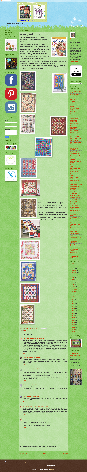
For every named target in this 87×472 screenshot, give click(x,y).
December (74, 296)
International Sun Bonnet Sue (75, 354)
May (73, 279)
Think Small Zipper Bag (75, 225)
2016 (73, 308)
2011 (73, 268)
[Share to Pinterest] (46, 328)
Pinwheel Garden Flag (74, 178)
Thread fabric (74, 228)
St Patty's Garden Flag (75, 211)
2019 (73, 315)
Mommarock (26, 338)
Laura (24, 357)
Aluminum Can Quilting (74, 102)
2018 (73, 313)
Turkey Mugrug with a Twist (75, 238)
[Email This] (41, 328)
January (74, 270)
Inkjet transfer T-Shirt (75, 156)
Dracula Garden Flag (74, 133)
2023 (73, 325)
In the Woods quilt (75, 153)
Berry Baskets (74, 111)
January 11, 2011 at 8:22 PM (34, 396)
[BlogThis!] (42, 328)
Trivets (72, 235)
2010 (73, 266)
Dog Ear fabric (74, 130)
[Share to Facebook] (45, 328)
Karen (24, 369)
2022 (73, 322)
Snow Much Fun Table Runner (74, 204)
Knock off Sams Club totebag (75, 162)
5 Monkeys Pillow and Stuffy (75, 98)
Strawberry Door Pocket (75, 218)
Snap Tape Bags (74, 199)
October (74, 291)
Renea (24, 396)
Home (44, 454)
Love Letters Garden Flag (75, 169)
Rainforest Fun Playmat (74, 189)
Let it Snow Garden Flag (75, 165)
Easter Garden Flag (75, 138)
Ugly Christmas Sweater (74, 241)
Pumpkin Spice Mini (75, 186)
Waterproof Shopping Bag (73, 253)
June (73, 282)
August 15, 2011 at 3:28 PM (43, 406)
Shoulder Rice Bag (75, 197)
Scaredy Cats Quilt (75, 195)
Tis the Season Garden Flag (74, 230)
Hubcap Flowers (74, 151)
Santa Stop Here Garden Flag (74, 192)
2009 (73, 263)
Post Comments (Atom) (32, 457)
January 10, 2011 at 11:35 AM (37, 338)
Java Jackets (73, 159)
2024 (73, 327)
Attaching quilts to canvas (75, 105)
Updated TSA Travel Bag (75, 245)
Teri (24, 385)
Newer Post (23, 454)
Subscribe (76, 74)
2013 (73, 301)
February (74, 272)
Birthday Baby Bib (75, 114)
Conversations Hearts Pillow (74, 121)
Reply (24, 353)
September (75, 289)
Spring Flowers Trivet (74, 207)
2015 (73, 306)
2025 (73, 329)
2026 (73, 332)
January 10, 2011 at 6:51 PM (34, 369)
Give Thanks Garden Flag (75, 143)
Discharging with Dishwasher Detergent (74, 127)
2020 (73, 318)
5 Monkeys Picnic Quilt (74, 95)
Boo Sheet (73, 116)
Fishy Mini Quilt (74, 140)
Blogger (52, 469)
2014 (73, 304)
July (73, 284)
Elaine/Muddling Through (29, 406)
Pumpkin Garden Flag (76, 184)
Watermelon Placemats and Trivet (74, 249)
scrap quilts (27, 330)
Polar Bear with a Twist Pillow (75, 181)
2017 (73, 311)
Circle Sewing (74, 118)
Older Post (64, 454)
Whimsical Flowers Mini (75, 256)
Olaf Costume (74, 171)
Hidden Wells (73, 146)
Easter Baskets (74, 136)
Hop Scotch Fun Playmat (74, 148)
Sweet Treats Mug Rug (75, 221)
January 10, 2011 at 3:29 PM (34, 357)
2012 (73, 299)
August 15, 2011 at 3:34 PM (43, 419)
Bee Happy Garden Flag (75, 109)
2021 (73, 320)
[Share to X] (43, 328)
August (74, 286)
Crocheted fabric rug (75, 123)
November (74, 294)
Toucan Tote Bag (74, 233)
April (73, 277)
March (74, 275)
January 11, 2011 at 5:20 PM (32, 385)
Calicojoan (74, 39)
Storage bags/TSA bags (75, 214)
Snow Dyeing (73, 201)
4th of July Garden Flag (75, 91)
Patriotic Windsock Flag (75, 174)
